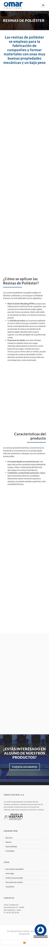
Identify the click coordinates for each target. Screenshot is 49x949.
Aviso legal (10, 873)
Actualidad (10, 851)
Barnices (9, 838)
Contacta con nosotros (24, 766)
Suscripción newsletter (15, 869)
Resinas (9, 842)
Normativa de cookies (14, 882)
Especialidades (11, 846)
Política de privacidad (14, 878)
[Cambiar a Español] (24, 942)
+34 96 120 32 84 (12, 912)
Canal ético (10, 887)
